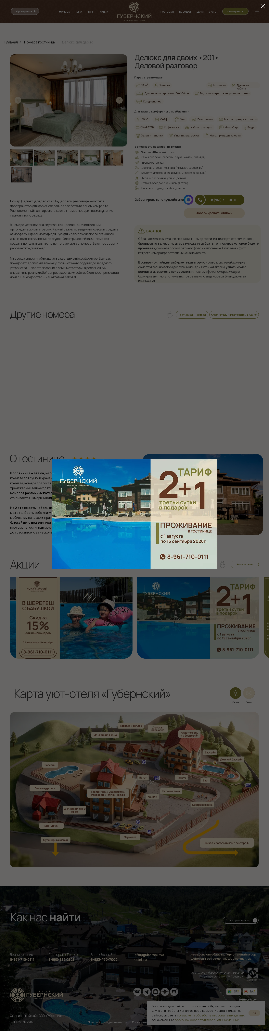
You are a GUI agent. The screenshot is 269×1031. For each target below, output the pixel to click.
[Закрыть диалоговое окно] (263, 6)
